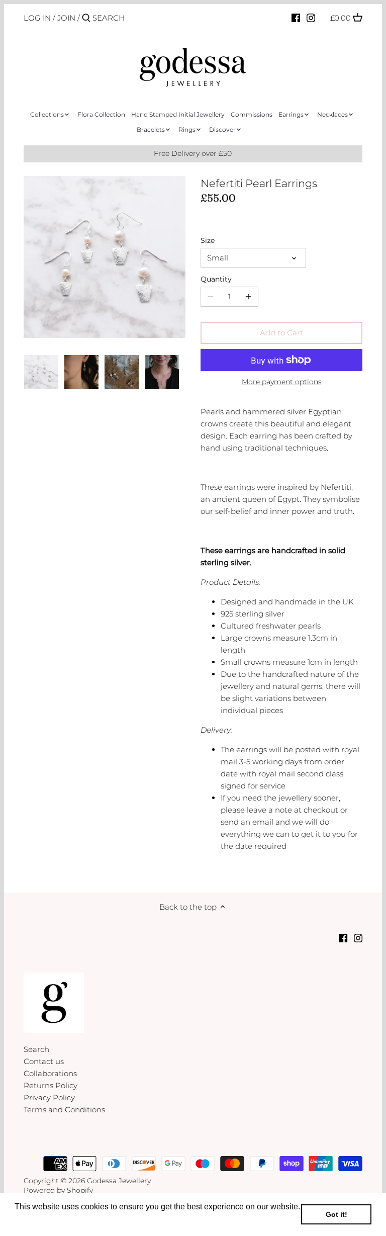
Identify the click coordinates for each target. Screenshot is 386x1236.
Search (36, 1049)
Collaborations (50, 1073)
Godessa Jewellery (119, 1181)
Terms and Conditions (64, 1109)
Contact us (44, 1061)
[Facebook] (296, 17)
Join (66, 18)
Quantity (216, 279)
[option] (41, 372)
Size (208, 240)
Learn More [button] (36, 1220)
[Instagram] (311, 17)
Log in (37, 18)
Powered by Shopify (58, 1190)
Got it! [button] (336, 1214)
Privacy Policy (49, 1097)
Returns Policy (50, 1085)
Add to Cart (281, 332)
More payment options (282, 382)
